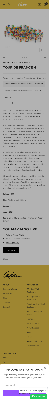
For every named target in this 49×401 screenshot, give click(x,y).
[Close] (45, 368)
